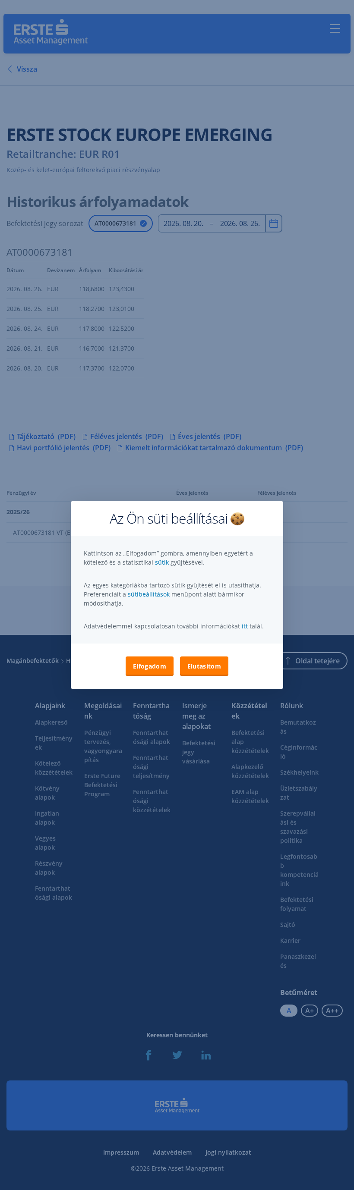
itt (245, 626)
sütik (163, 562)
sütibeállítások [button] (149, 594)
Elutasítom (204, 666)
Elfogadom (149, 666)
